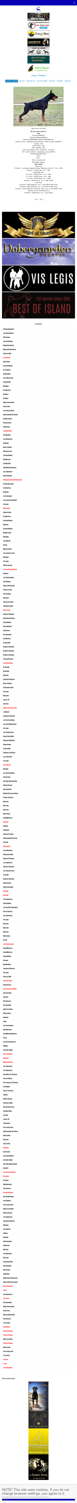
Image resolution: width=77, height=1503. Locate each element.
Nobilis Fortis (7, 532)
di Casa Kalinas (8, 365)
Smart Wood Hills (8, 736)
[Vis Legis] (38, 279)
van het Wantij (7, 1078)
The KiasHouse (8, 899)
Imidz (5, 1021)
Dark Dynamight (8, 887)
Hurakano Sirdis (8, 606)
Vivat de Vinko (7, 980)
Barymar (6, 801)
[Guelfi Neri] (38, 34)
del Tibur (6, 703)
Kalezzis (5, 524)
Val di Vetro (6, 406)
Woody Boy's (7, 1013)
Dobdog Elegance (8, 329)
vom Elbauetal (7, 850)
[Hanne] (38, 252)
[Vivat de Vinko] (38, 51)
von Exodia (6, 1323)
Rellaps (5, 1046)
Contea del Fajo (8, 1261)
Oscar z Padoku (38, 75)
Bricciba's (6, 1176)
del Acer (5, 997)
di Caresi (6, 504)
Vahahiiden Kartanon (9, 467)
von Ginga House (8, 732)
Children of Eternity (9, 752)
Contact (68, 81)
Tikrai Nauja (7, 581)
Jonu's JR (6, 699)
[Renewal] (38, 17)
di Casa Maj (6, 642)
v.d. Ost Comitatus (9, 720)
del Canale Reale (8, 1196)
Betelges (6, 386)
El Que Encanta (8, 1286)
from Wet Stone (8, 378)
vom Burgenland (8, 333)
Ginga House (7, 744)
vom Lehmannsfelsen (10, 500)
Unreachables (7, 1302)
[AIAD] (38, 25)
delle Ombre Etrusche (10, 708)
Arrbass (5, 960)
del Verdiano (7, 594)
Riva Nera (6, 671)
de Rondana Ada (8, 484)
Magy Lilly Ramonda (9, 349)
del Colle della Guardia (10, 781)
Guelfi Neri (6, 1274)
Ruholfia (5, 891)
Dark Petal (6, 361)
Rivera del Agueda (9, 585)
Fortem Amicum (8, 797)
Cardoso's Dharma (9, 679)
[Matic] (38, 225)
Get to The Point (8, 1090)
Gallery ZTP (31, 81)
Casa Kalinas (7, 622)
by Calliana (6, 1086)
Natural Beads (7, 475)
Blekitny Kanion (8, 1062)
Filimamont (6, 846)
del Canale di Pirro (8, 1107)
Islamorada (6, 1135)
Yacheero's (6, 1123)
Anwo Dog (6, 1310)
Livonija (5, 1115)
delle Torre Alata (8, 1208)
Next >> (42, 199)
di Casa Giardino (8, 1192)
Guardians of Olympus (10, 1074)
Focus (5, 1037)
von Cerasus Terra (9, 553)
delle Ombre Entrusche (10, 1278)
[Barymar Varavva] (38, 1467)
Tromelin (6, 875)
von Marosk (6, 541)
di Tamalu (6, 667)
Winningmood (7, 451)
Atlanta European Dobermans (12, 479)
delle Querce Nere (8, 402)
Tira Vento (6, 1355)
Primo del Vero (7, 911)
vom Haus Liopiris (8, 410)
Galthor (5, 1094)
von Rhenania (7, 1253)
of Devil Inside (7, 496)
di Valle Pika (7, 382)
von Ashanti (7, 1200)
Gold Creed (6, 1151)
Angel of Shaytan (8, 614)
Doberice (6, 1147)
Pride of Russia (8, 1331)
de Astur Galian (8, 1050)
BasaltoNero (7, 964)
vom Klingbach (7, 1367)
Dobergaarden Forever (10, 838)
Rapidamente (7, 1029)
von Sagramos (7, 439)
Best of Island (7, 447)
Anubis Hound (7, 418)
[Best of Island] (38, 305)
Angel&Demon (7, 817)
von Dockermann (8, 944)
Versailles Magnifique (10, 1033)
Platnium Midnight (9, 740)
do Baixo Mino (7, 431)
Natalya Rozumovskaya (10, 793)
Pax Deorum (7, 1001)
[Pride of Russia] (38, 68)
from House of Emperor (10, 1082)
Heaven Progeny (8, 602)
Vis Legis (6, 561)
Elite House (6, 337)
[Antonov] (38, 1396)
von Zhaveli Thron (8, 870)
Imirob (5, 545)
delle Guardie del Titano (10, 414)
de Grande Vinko (8, 687)
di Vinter (5, 842)
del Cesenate (7, 634)
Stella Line (6, 1245)
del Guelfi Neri (7, 626)
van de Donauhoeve (9, 1041)
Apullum (5, 394)
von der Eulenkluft (9, 773)
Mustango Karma (8, 345)
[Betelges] (38, 59)
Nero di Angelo (7, 1054)
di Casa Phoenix (8, 659)
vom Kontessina (8, 1025)
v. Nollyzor (6, 712)
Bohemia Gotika (8, 854)
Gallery (22, 81)
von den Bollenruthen (10, 724)
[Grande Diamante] (38, 1420)
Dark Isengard (7, 1241)
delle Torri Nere (8, 1009)
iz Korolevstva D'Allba (10, 989)
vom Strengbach (8, 1156)
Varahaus (6, 830)
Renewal (6, 598)
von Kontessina (8, 341)
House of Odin (7, 589)
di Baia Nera (7, 374)
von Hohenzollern (8, 577)
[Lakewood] (38, 42)
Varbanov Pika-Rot (9, 716)
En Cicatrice (7, 370)
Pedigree (60, 81)
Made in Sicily (7, 549)
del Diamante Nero (9, 618)
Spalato (5, 826)
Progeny (52, 81)
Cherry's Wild (7, 353)
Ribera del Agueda (9, 1314)
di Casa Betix (7, 1005)
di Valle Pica (7, 390)
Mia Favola (6, 508)
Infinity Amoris (7, 565)
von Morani (6, 357)
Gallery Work (42, 81)
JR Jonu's (6, 1298)
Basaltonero (7, 459)
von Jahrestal (7, 756)
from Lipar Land (8, 1127)
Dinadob (5, 769)
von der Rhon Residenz (10, 907)
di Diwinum (6, 427)
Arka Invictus (7, 422)
